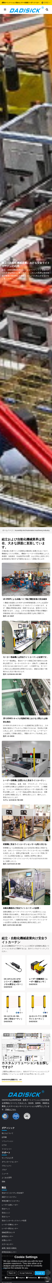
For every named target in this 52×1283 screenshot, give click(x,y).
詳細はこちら (10, 1109)
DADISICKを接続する (10, 1079)
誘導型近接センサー (9, 1252)
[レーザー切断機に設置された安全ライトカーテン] (26, 759)
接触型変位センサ (8, 1232)
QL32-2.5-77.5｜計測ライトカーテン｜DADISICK (38, 1019)
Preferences (32, 1278)
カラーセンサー (7, 1244)
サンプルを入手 (7, 1158)
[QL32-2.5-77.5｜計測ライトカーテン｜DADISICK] (38, 1004)
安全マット (6, 1209)
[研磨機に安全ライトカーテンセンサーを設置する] (26, 823)
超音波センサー (7, 1236)
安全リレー (6, 1216)
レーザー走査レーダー (10, 1205)
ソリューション (7, 1141)
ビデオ (4, 1145)
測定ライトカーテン (9, 1197)
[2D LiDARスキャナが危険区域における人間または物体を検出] (26, 697)
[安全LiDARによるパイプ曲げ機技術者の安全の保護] (26, 579)
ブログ (4, 1169)
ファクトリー (7, 1149)
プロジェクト (7, 1166)
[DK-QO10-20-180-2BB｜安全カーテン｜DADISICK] (13, 1004)
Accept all (39, 1273)
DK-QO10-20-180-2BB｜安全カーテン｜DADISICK (13, 1019)
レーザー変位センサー (10, 1228)
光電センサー (7, 1240)
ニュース (5, 1173)
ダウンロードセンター (10, 1162)
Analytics (21, 1278)
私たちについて (7, 1133)
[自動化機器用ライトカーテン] (26, 886)
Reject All (12, 1273)
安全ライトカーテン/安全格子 (13, 1193)
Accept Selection (26, 1273)
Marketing (43, 1278)
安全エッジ (6, 1213)
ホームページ (7, 530)
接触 (3, 1181)
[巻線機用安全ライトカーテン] (26, 637)
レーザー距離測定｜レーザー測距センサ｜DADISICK (38, 981)
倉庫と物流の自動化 (9, 1248)
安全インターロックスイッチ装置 (14, 1220)
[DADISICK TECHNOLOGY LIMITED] (26, 9)
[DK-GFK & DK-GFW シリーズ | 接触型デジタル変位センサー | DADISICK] (13, 967)
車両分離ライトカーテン (11, 1201)
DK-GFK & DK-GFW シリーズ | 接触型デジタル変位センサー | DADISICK (13, 983)
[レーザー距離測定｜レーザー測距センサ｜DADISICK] (38, 967)
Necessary (11, 1278)
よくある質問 (7, 1177)
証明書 (4, 1137)
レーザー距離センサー (10, 1224)
